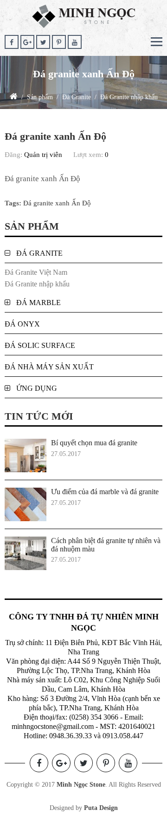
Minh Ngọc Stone (81, 784)
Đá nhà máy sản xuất (49, 367)
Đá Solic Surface (40, 345)
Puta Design (101, 807)
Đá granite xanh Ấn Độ (57, 203)
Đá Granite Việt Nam (36, 272)
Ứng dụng (36, 388)
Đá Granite (39, 253)
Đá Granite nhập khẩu (37, 284)
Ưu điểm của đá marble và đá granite (105, 492)
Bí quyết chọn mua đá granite (94, 443)
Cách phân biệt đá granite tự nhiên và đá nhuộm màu (106, 545)
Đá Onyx (22, 324)
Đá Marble (38, 302)
